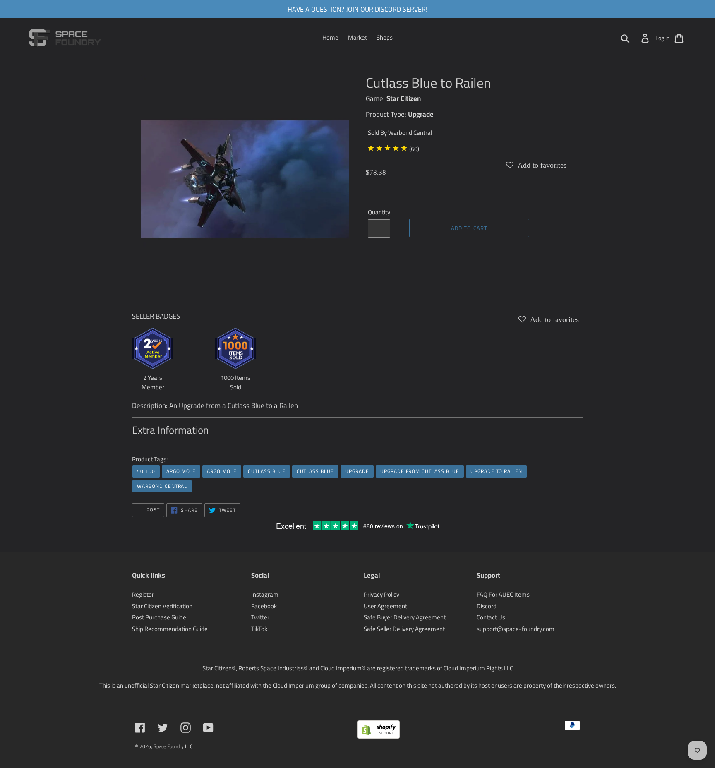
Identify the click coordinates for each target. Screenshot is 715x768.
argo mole (181, 471)
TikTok (259, 629)
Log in (662, 38)
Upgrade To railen (496, 471)
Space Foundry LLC (173, 746)
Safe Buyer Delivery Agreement (405, 617)
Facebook (264, 606)
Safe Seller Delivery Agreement (404, 629)
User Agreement (385, 606)
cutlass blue (267, 471)
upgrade (357, 471)
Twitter (260, 617)
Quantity (379, 212)
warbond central (162, 486)
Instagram (264, 594)
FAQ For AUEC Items (503, 594)
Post (152, 510)
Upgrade (421, 114)
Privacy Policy (381, 594)
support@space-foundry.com (515, 629)
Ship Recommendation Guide (170, 629)
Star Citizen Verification (162, 606)
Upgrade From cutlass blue (419, 471)
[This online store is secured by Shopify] (379, 731)
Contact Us (491, 617)
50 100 (146, 471)
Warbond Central (410, 132)
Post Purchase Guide (159, 617)
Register (143, 594)
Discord (487, 606)
